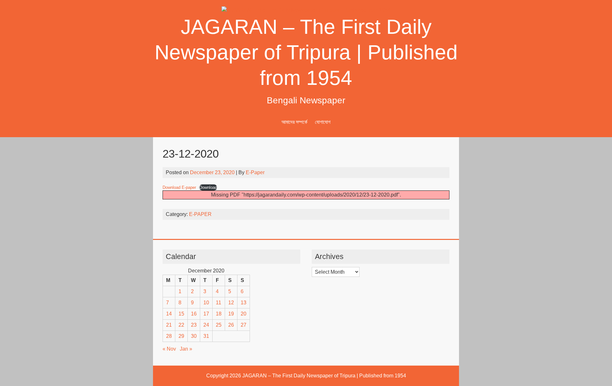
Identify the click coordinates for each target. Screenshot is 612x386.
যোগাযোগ (323, 122)
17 (206, 313)
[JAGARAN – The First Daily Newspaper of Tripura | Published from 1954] (306, 10)
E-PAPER (200, 214)
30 (194, 336)
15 (181, 313)
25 (219, 325)
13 (243, 302)
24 (206, 325)
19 (231, 313)
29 (181, 336)
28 (169, 336)
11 (218, 302)
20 (243, 313)
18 (219, 313)
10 (206, 302)
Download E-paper (179, 187)
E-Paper (255, 172)
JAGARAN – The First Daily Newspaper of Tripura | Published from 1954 (306, 52)
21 (169, 325)
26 (231, 325)
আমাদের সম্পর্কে (294, 122)
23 (194, 325)
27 (243, 325)
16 (194, 313)
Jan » (186, 349)
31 (206, 336)
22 (181, 325)
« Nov (169, 349)
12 (231, 302)
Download (208, 187)
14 (169, 313)
